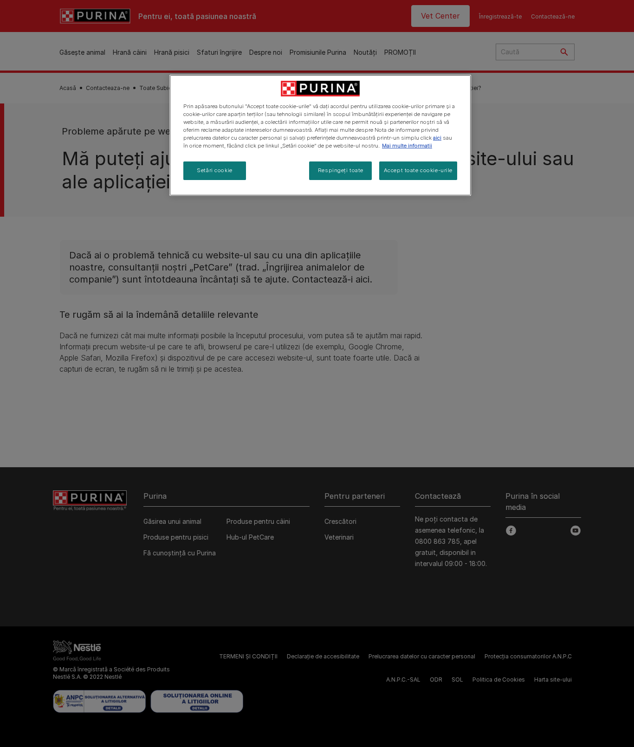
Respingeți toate (340, 170)
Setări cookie (214, 170)
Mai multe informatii (407, 145)
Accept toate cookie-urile (418, 170)
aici (437, 138)
